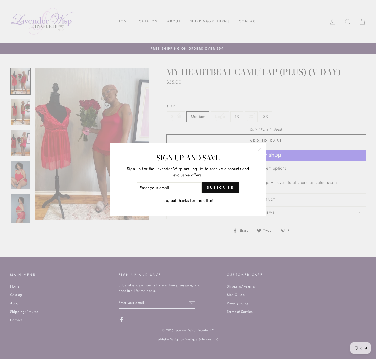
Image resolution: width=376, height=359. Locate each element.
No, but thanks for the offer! (188, 201)
